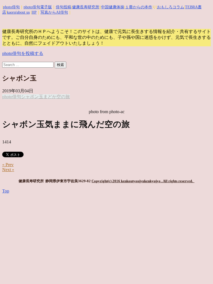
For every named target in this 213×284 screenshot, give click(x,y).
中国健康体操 (112, 7)
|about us (23, 12)
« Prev (8, 164)
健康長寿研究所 (85, 7)
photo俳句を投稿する (22, 53)
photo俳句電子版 (38, 7)
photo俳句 (11, 7)
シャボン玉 (32, 96)
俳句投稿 (63, 7)
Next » (8, 169)
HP (34, 12)
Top (5, 191)
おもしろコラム (170, 7)
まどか (50, 96)
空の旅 (63, 96)
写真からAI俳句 (54, 12)
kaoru (11, 12)
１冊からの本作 (138, 7)
